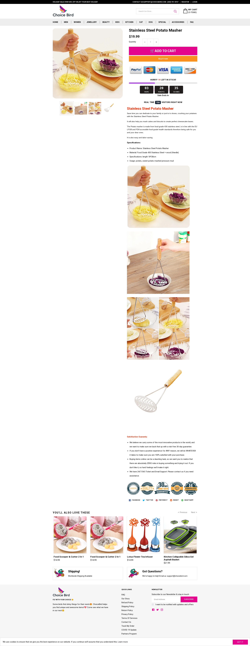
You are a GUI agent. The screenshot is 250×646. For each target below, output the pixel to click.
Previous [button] (183, 512)
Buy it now (163, 59)
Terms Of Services (129, 618)
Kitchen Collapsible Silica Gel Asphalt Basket (178, 558)
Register (185, 2)
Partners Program (129, 634)
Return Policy (127, 610)
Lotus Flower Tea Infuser (140, 556)
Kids (117, 22)
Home (55, 22)
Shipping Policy (127, 606)
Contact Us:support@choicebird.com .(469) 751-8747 (155, 2)
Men (66, 22)
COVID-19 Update (128, 630)
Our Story (125, 598)
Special (162, 22)
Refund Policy (127, 602)
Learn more (123, 642)
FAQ (191, 22)
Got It (240, 642)
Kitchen (129, 22)
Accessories (178, 22)
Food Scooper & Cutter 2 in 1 (69, 556)
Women (77, 22)
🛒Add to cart (163, 51)
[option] (67, 108)
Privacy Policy (127, 614)
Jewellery (92, 22)
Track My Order (127, 626)
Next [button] (193, 512)
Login (194, 2)
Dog (151, 22)
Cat (141, 22)
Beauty (106, 22)
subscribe (189, 599)
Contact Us (126, 622)
